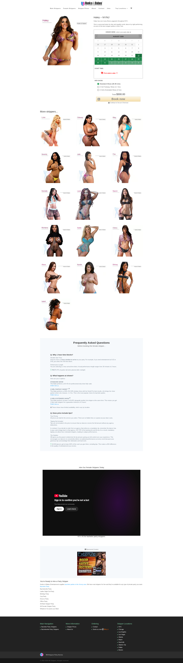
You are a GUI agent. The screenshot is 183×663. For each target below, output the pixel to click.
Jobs (108, 8)
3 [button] (126, 63)
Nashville (121, 642)
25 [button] (111, 59)
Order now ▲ (54, 385)
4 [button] (132, 63)
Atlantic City (122, 645)
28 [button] (131, 59)
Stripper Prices (83, 8)
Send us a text (100, 629)
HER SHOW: (99, 80)
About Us (70, 629)
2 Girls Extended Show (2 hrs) (110, 90)
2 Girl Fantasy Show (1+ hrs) (110, 87)
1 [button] (112, 63)
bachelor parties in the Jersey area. (76, 584)
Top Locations (120, 8)
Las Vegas (122, 634)
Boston (121, 650)
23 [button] (97, 59)
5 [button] (139, 63)
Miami (120, 639)
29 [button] (138, 59)
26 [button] (118, 59)
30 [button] (97, 63)
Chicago (121, 629)
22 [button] (138, 56)
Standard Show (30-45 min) (110, 84)
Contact (101, 8)
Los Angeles (122, 632)
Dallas (120, 647)
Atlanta (121, 637)
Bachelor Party (44, 586)
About (94, 8)
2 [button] (118, 63)
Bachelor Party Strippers (49, 627)
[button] (96, 36)
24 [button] (104, 59)
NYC (120, 627)
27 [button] (126, 59)
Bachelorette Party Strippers (50, 629)
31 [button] (104, 63)
